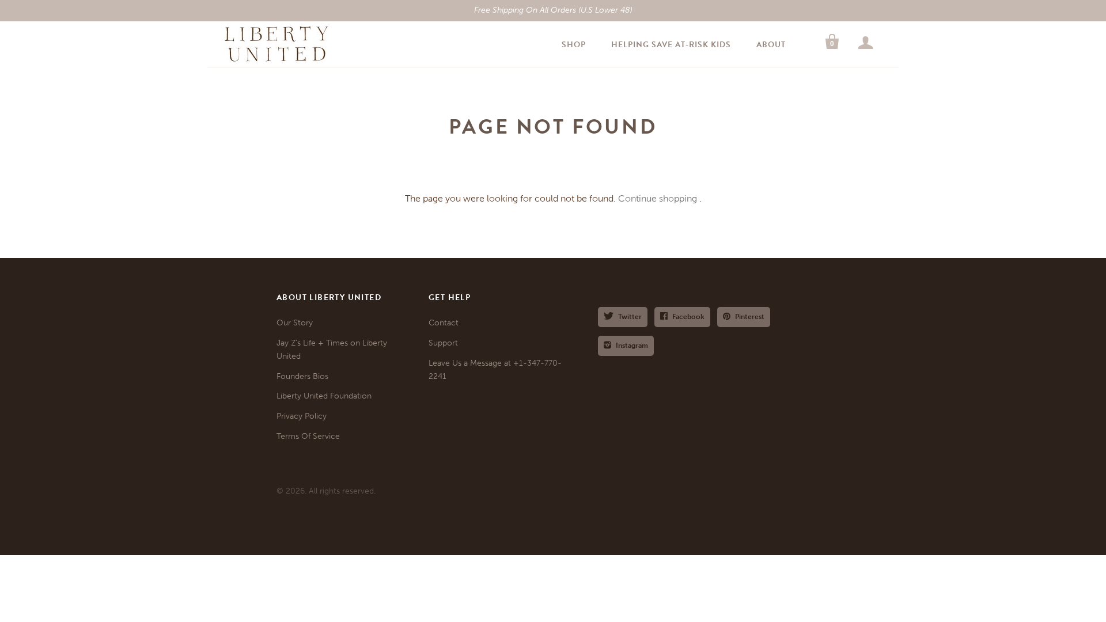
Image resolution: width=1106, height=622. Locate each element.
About (771, 45)
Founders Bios (302, 376)
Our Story (294, 323)
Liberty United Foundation (324, 396)
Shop (574, 45)
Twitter (630, 317)
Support (443, 343)
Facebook (688, 317)
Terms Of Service (308, 436)
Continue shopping (657, 198)
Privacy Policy (301, 416)
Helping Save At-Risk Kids (671, 45)
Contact (444, 323)
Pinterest (749, 317)
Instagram (632, 346)
